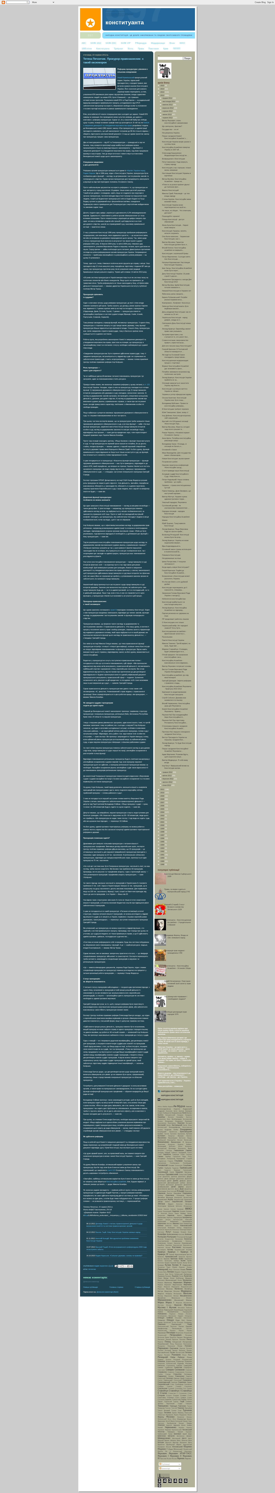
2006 (162, 806)
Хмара (189, 1423)
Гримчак (177, 1170)
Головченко (179, 1165)
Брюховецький (186, 1132)
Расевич (167, 1355)
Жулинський (187, 1197)
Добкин (182, 1183)
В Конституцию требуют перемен (175, 409)
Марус (160, 1287)
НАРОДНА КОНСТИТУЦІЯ (172, 1091)
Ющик (170, 1449)
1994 (162, 845)
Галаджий (182, 1152)
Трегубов (188, 1408)
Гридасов (167, 1170)
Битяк (185, 1125)
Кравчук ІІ (186, 1252)
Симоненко (179, 1376)
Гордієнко (175, 1168)
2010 (162, 793)
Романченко (170, 1361)
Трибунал (118, 48)
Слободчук (179, 1384)
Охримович (188, 1322)
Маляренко (187, 1280)
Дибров (182, 1181)
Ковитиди (183, 1229)
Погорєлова (187, 1342)
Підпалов (175, 1339)
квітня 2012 (167, 776)
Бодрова (168, 1129)
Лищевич (178, 1272)
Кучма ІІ (176, 1265)
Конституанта (102, 48)
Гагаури (161, 1152)
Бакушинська (177, 1113)
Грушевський (172, 1174)
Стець (190, 1393)
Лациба (174, 1267)
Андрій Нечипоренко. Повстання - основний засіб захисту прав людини (177, 983)
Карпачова (162, 1217)
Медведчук (186, 1291)
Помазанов (171, 1346)
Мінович (189, 1298)
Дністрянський (173, 1183)
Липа (164, 1272)
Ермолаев (188, 1191)
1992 (162, 851)
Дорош (181, 1187)
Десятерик (162, 1181)
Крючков (174, 1259)
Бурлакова (181, 1134)
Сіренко (177, 1378)
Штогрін (161, 1442)
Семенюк (189, 1370)
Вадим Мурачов (100, 1266)
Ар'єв (175, 1111)
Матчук (160, 1291)
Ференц (161, 1417)
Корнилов (177, 1243)
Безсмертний (187, 1119)
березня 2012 (168, 779)
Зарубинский (177, 1201)
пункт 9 (113, 610)
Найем (160, 1312)
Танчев (189, 1399)
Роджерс (161, 1359)
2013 (162, 92)
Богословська (187, 1127)
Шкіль (179, 1440)
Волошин (172, 1148)
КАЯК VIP (125, 43)
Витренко (189, 1142)
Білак (190, 1125)
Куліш (189, 1260)
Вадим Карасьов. (118, 1256)
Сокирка (178, 1386)
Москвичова (187, 1303)
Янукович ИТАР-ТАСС (180, 1453)
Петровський (162, 1335)
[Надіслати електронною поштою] (119, 1266)
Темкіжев (189, 1401)
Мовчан (189, 1300)
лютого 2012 (167, 782)
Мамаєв (160, 1282)
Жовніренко (178, 1197)
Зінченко (188, 1204)
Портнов (182, 1348)
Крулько (189, 1257)
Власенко (161, 1144)
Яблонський (178, 1449)
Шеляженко (180, 1436)
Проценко (182, 1350)
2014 (162, 89)
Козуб (190, 1232)
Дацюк (189, 1176)
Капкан (183, 1213)
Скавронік (188, 1378)
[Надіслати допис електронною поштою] (116, 1266)
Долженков (178, 1185)
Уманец (180, 1413)
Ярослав (163, 1458)
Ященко (188, 1458)
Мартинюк (188, 1285)
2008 (162, 799)
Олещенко (188, 1316)
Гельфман (161, 1158)
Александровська (164, 1109)
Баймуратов (167, 1113)
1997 (162, 835)
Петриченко (179, 1333)
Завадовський (178, 1199)
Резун (184, 1355)
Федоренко (183, 1415)
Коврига (189, 1229)
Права (141, 48)
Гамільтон (167, 1154)
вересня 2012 (168, 108)
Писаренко (187, 1337)
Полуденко (161, 1346)
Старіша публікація (142, 1287)
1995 (162, 842)
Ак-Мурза (179, 1106)
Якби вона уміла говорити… (173, 294)
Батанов (171, 1117)
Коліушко (162, 1237)
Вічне (172, 43)
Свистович (161, 1370)
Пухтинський (180, 1352)
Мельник (187, 1293)
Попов (179, 1346)
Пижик (167, 1337)
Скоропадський (164, 1382)
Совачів (169, 1386)
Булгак (167, 1134)
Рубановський (171, 1363)
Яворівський (187, 1449)
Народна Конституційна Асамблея (176, 517)
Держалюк (188, 1178)
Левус (171, 1269)
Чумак (170, 1434)
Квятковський (177, 1219)
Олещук (161, 1318)
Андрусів (161, 1111)
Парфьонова (162, 1328)
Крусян (160, 1259)
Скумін (189, 1382)
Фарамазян (169, 1415)
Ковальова (168, 1229)
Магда (166, 1278)
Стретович (162, 1397)
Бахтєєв (189, 1117)
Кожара (176, 1232)
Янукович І (163, 1456)
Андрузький (187, 1109)
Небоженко (162, 1314)
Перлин (181, 1330)
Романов (161, 1361)
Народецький (187, 1312)
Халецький (178, 1421)
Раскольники (167, 637)
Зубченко (179, 1206)
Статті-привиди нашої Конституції (175, 471)
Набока (160, 1310)
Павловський (176, 1324)
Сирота (189, 1376)
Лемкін (182, 1269)
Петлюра (170, 1332)
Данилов (174, 1176)
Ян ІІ (168, 1451)
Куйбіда (176, 1260)
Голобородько (174, 1163)
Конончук (188, 1239)
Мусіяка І (163, 1307)
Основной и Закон (169, 450)
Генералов (171, 1158)
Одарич (180, 1316)
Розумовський (187, 1359)
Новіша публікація (90, 1287)
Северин (170, 1369)
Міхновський (178, 1300)
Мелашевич (178, 1293)
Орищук (189, 1320)
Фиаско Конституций (170, 190)
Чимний (180, 1432)
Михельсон (176, 1298)
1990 (162, 858)
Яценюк (180, 1458)
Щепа (190, 1442)
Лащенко (182, 1267)
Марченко (161, 1289)
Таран (160, 1401)
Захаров (188, 1201)
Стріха (177, 1397)
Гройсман (161, 1174)
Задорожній (188, 1199)
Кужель (160, 1260)
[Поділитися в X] (125, 1266)
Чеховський (187, 1430)
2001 (162, 822)
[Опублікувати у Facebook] (128, 1266)
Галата (189, 1152)
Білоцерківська (174, 1127)
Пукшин (189, 1350)
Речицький (163, 1357)
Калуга (171, 1213)
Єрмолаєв (170, 1195)
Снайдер (161, 1386)
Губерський (183, 1174)
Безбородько (177, 1119)
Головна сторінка (116, 1287)
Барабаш (161, 1117)
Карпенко (170, 1217)
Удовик (174, 1413)
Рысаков (188, 1363)
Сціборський (176, 1399)
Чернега (189, 1427)
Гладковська (162, 1161)
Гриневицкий (163, 1172)
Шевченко (162, 1436)
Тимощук (173, 1406)
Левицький (163, 1269)
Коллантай (181, 1237)
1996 (162, 838)
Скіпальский (168, 1380)
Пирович (180, 1337)
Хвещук (181, 1423)
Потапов (189, 1348)
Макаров (188, 1278)
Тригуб (160, 1410)
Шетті (184, 1438)
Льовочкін (188, 1276)
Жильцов (169, 1197)
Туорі (179, 1410)
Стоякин (183, 1395)
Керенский (162, 1221)
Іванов (160, 1209)
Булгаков (173, 1134)
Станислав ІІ (173, 1393)
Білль (130, 48)
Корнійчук (161, 1245)
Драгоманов (162, 1189)
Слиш (172, 1384)
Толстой (174, 1408)
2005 (162, 809)
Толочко (168, 1408)
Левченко (176, 1269)
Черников (161, 1430)
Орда (178, 1320)
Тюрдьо (160, 1413)
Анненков (169, 1111)
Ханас (185, 1421)
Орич (183, 1320)
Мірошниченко (164, 1300)
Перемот (173, 1330)
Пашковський (162, 1330)
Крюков (166, 1259)
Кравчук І (173, 1252)
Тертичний (170, 1403)
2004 (162, 812)
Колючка (160, 1239)
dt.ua (86, 1215)
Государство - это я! (170, 129)
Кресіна (189, 1254)
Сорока (189, 1388)
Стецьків (161, 1395)
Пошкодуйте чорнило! (171, 216)
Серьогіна (177, 1374)
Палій (189, 1324)
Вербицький (162, 1140)
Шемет (189, 1436)
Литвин (170, 1272)
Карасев (171, 1215)
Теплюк (160, 1403)
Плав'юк (160, 1342)
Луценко (175, 1276)
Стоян (190, 1395)
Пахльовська (177, 1328)
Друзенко (171, 1189)
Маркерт (188, 1282)
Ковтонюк (161, 1232)
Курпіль (179, 1263)
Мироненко (168, 1296)
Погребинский (163, 1344)
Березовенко (162, 1123)
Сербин (160, 1374)
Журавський (162, 1199)
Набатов (189, 1307)
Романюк (188, 1361)
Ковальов (161, 1229)
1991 (162, 855)
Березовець (172, 1123)
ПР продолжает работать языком (175, 619)
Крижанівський (171, 1257)
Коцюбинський (179, 1250)
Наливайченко (172, 1312)
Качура (168, 1219)
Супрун (183, 1397)
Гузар (189, 1174)
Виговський (188, 1140)
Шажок (164, 520)
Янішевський (177, 1451)
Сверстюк (178, 1367)
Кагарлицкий (167, 1211)
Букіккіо (160, 1134)
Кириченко (162, 1223)
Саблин (179, 1365)
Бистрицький (177, 1125)
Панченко (173, 1326)
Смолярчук (188, 1384)
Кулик (183, 1260)
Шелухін (171, 1436)
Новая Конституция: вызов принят (176, 459)
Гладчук (170, 1161)
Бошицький (162, 1132)
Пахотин (189, 1328)
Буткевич (161, 1136)
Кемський (188, 1219)
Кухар (185, 1263)
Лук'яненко (188, 1274)
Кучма (168, 1265)
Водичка (180, 1144)
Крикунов (182, 1257)
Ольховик (178, 1318)
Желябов (161, 1197)
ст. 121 (147, 384)
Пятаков (188, 1352)
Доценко (189, 1187)
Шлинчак (184, 1440)
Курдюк (167, 1263)
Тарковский (168, 1401)
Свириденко (188, 1367)
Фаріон (176, 1415)
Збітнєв (161, 1204)
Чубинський (162, 1434)
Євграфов (177, 1193)
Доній (173, 1187)
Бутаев (189, 1134)
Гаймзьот (174, 1152)
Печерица (188, 1335)
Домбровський (163, 1187)
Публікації (165, 1464)
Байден (160, 1113)
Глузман (179, 1161)
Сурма (189, 1397)
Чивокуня (170, 1432)
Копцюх (170, 1243)
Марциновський (186, 1287)
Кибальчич (174, 1221)
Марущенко (175, 1287)
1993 (162, 848)
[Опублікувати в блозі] (122, 1266)
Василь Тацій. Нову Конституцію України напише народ (117, 1232)
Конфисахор (177, 1241)
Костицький (187, 1247)
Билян (169, 1125)
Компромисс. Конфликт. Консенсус (176, 303)
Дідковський (162, 1183)
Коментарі (165, 1468)
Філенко (189, 1417)
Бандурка (188, 1115)
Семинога (171, 1372)
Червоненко (170, 1427)
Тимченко (182, 1406)
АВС (84, 43)
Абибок (164, 1106)
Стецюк (176, 1395)
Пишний (168, 1339)
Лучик (181, 1276)
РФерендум (140, 43)
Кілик (181, 1223)
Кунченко (161, 1263)
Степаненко (183, 1393)
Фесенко (170, 1417)
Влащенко (171, 1144)
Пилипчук (173, 1337)
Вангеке (189, 1136)
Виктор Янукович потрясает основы (176, 666)
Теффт (180, 1403)
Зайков (167, 1201)
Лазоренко (161, 1267)
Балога (160, 1115)
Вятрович (161, 1150)
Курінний (173, 1263)
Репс (190, 1355)
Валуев (180, 1136)
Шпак (190, 1440)
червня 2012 (167, 118)
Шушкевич (183, 1442)
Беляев (160, 1121)
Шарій (185, 1434)
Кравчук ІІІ (163, 1254)
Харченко (161, 1423)
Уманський (188, 1413)
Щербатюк (161, 1444)
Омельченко (188, 1318)
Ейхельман (162, 1191)
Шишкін (166, 1440)
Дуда (182, 1189)
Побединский (176, 1342)
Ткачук (189, 1406)
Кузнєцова (168, 1260)
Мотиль (168, 1305)
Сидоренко (162, 1376)
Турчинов (187, 1410)
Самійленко (169, 1367)
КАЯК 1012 (96, 43)
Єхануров (180, 1195)
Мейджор (169, 1293)
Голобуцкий (187, 1163)
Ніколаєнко (172, 1316)
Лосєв (171, 1274)
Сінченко (169, 1378)
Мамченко (168, 1282)
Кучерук (161, 1265)
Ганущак (189, 1154)
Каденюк (175, 1211)
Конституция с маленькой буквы (175, 253)
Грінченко (188, 1172)
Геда (184, 1156)
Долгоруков (170, 1185)
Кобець (179, 1228)
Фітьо (174, 1419)
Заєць (160, 1201)
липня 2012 (167, 114)
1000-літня (87, 48)
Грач (159, 1170)
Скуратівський (163, 1384)
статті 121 (111, 1170)
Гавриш (189, 1150)
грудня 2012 (167, 98)
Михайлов (161, 1298)
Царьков (176, 1425)
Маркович (167, 1285)
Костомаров (162, 1250)
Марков (160, 1285)
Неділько (172, 1314)
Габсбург (169, 1150)
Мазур (172, 1278)
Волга (180, 1146)
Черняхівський (176, 1430)
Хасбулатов (171, 1423)
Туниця (173, 1410)
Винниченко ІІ (177, 1142)
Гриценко (179, 1172)
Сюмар (183, 1399)
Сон (184, 1388)
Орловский (167, 1322)
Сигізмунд (188, 1374)
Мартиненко (177, 1285)
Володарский (162, 1148)
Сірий (182, 1378)
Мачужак (176, 1291)
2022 (162, 85)
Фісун (169, 1419)
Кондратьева (169, 1239)
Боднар (160, 1129)
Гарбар (168, 1156)
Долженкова (188, 1185)
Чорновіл (189, 1432)
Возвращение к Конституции (173, 159)
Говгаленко (162, 1163)
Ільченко (180, 1209)
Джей (169, 1181)
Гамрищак (175, 1154)
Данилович (182, 1176)
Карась (179, 1215)
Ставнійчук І (175, 1391)
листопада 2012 (169, 101)
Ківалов (176, 1223)
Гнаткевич (188, 1161)
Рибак (172, 1357)
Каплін (189, 1213)
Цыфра (189, 1425)
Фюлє (172, 1421)
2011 (162, 789)
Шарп (190, 1434)
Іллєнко (173, 1209)
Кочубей (189, 1250)
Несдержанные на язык (171, 558)
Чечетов (161, 1432)
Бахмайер (179, 1117)
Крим (165, 48)
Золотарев (162, 1206)
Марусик (167, 1287)
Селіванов (180, 1369)
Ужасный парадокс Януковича (174, 502)
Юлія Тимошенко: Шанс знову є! (175, 412)
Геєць (190, 1156)
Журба (170, 1199)
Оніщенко (161, 1320)
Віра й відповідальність (171, 546)
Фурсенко (161, 1421)
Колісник (188, 1234)
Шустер (175, 1442)
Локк (166, 1274)
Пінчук (189, 1339)
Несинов (189, 1314)
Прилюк (174, 1350)
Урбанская (161, 1415)
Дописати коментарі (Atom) (107, 1292)
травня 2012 (167, 772)
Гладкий (189, 1158)
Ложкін (189, 1272)
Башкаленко (162, 1119)
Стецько (169, 1395)
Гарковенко (176, 1156)
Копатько (189, 1241)
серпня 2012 (167, 111)
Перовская (162, 1333)
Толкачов (161, 1408)
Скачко (160, 1380)
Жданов (189, 1195)
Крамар (171, 1254)
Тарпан (175, 1401)
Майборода (180, 1278)
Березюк (181, 1123)
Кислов (169, 1223)
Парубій (189, 1326)
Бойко (176, 1129)
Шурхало (168, 1442)
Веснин (179, 1140)
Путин (172, 1352)
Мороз (161, 1302)
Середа (168, 1374)
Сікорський (161, 1378)
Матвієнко (179, 1289)
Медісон (161, 1293)
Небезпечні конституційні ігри (174, 599)
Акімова (189, 1106)
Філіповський (162, 1419)
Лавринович (187, 1265)
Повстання (153, 48)
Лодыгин (184, 1272)
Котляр (170, 1250)
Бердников (179, 1121)
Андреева (177, 1109)
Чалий (160, 1427)
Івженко (166, 1209)
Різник (189, 1357)
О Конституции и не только (173, 622)
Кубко (181, 1259)
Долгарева (161, 1185)
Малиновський (171, 1280)
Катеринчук (187, 1217)
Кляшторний (162, 1228)
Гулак (159, 1176)
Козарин (183, 1232)
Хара (190, 1421)
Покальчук (178, 1344)
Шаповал (177, 1434)
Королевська (187, 1245)
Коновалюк (179, 1239)
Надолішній (188, 1310)
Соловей (171, 1388)
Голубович (187, 1165)
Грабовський (186, 1168)
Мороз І (170, 1302)
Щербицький (170, 1444)
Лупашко (168, 1276)
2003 (162, 815)
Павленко (162, 1324)
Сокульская (162, 1388)
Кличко (160, 1225)
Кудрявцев (188, 1259)
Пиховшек (161, 1339)
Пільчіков (182, 1339)
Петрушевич (176, 1335)
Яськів (169, 1458)
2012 (162, 95)
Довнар (189, 1183)
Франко (189, 1419)
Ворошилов (182, 1148)
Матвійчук (188, 1289)
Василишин (172, 1138)
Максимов (161, 1280)
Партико (181, 1326)
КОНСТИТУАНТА (125, 22)
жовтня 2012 (167, 105)
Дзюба (175, 1181)
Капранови (161, 1215)
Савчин (160, 1367)
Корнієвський (187, 1243)
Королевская (177, 1245)
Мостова (161, 1305)
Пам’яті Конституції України (173, 640)
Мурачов (177, 1305)
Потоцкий (168, 1350)
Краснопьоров (180, 1254)
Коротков (161, 1247)
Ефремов (161, 1193)
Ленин (189, 1269)
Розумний (176, 1359)
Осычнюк (180, 1322)
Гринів (172, 1172)
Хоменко (161, 1425)
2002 (162, 819)
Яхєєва (174, 1458)
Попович (188, 1346)
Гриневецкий (187, 1170)
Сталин (163, 1393)
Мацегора (168, 1291)
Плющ (168, 1341)
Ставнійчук (163, 1391)
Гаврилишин (179, 1150)
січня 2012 (166, 785)
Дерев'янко (180, 1178)
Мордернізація (158, 43)
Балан (189, 1113)
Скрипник (174, 1382)
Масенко (169, 1289)
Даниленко (166, 1176)
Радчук (160, 1355)
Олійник (169, 1318)
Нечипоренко (162, 1316)
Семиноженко (179, 1372)
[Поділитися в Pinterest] (131, 1266)
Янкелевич (188, 1451)
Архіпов (181, 1111)
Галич (160, 1154)
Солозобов (178, 1388)
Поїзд (172, 1344)
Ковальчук (175, 1229)
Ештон (169, 1193)
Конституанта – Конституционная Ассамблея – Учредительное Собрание (177, 922)
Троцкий (167, 1410)
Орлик (160, 1322)
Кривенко (161, 1257)
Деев (166, 1178)
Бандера (180, 1115)
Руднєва (180, 1363)
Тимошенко (163, 1406)
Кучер (190, 1263)
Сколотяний (178, 1380)
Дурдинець (188, 1189)
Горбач (160, 1168)
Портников (174, 1348)
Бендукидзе (169, 1121)
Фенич (189, 1415)
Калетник (164, 1213)
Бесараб (189, 1123)
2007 (162, 802)
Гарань (160, 1156)
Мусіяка (188, 1305)
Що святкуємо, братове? (172, 126)
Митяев (176, 1296)
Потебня (160, 1350)
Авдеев (170, 1106)
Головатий (163, 1165)
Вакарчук (171, 1136)
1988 (162, 864)
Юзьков (168, 1447)
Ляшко (160, 1278)
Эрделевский (187, 1444)
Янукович (162, 1453)
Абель (160, 1106)
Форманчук (181, 1419)
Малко (180, 1280)
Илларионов (188, 1206)
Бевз (168, 1119)
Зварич (170, 1204)
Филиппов (180, 1417)
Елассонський (171, 1191)
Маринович (177, 1282)
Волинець (188, 1146)
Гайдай (167, 1152)
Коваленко (188, 1228)
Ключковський (186, 1225)
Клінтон (168, 1225)
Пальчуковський (163, 1326)
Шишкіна (173, 1440)
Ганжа (182, 1154)
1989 (162, 861)
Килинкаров (187, 1221)
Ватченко (182, 1138)
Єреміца (160, 1195)
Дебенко (160, 1178)
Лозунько (161, 1274)
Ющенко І (162, 1449)
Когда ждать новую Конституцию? (175, 567)
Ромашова (161, 1363)
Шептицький (176, 1438)
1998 (162, 832)
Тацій (182, 1401)
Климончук (188, 1223)
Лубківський (178, 1274)
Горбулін (168, 1168)
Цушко (183, 1425)
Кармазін (188, 1215)
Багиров (188, 1111)
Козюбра (162, 1234)
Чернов (168, 1430)
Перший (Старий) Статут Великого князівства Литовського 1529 (174, 907)
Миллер (160, 1296)
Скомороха (187, 1380)
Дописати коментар (91, 1282)
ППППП (176, 48)
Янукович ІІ (176, 1456)
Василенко (162, 1138)
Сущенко (168, 1399)
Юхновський (177, 1447)
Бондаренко (186, 1129)
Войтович (172, 1146)
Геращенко (180, 1158)
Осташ (174, 1322)
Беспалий (162, 1125)
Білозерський (162, 1127)
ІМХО (182, 43)
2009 (162, 796)
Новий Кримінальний (125, 77)
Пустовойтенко (163, 1352)
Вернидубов (171, 1140)
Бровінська (173, 1132)
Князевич (171, 1228)
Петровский (188, 1333)
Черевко (181, 1427)
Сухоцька (161, 1399)
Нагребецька (178, 1310)
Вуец (190, 1148)
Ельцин (180, 1191)
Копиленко (162, 1243)
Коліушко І (172, 1237)
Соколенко (188, 1386)
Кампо (177, 1213)
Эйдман (178, 1444)
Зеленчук (179, 1204)
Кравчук (161, 1252)
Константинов (163, 1241)
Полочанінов (187, 1344)
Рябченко (161, 1365)
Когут (168, 1232)
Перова (189, 1330)
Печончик (92, 1269)
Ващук (189, 1138)
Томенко (180, 1408)
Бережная (188, 1121)
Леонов (160, 1272)
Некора (180, 1314)
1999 (162, 829)
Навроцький (168, 1310)
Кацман (160, 1219)
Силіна (170, 1376)
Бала (184, 1113)
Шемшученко (164, 1438)
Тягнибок (167, 1413)
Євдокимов (187, 1193)
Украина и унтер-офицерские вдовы (176, 394)
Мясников (181, 1307)
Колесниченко (172, 1234)
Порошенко (163, 1348)
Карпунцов (178, 1217)
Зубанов (171, 1206)
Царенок (169, 1425)
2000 (162, 825)
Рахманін (176, 1355)
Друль (177, 1189)
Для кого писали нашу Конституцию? (177, 346)
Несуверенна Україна (171, 133)
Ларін (168, 1267)
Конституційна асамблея (116, 1182)
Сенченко (188, 1372)
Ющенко (188, 1446)
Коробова (169, 1245)
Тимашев (189, 1403)
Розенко (168, 1359)
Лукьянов (161, 1276)
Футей (168, 1421)
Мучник (172, 1307)
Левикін (189, 1267)
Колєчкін (181, 1234)
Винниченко (163, 1142)
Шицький (161, 1440)
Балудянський (170, 1115)
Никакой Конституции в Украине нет (176, 291)
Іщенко (160, 1211)
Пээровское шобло (169, 462)
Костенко (176, 1247)
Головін (171, 1165)
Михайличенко (186, 1296)
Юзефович (161, 1447)
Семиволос (162, 1372)
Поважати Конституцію (171, 555)
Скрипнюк (182, 1382)
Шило (190, 1438)
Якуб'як (160, 1451)
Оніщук (170, 1320)
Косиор (168, 1247)
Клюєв (176, 1225)
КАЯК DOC (111, 43)
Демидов (172, 1178)
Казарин (182, 1211)
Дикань (189, 1181)
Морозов (179, 1303)
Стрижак (170, 1397)
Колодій (189, 1237)
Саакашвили (170, 1365)
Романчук (180, 1361)
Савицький (188, 1365)
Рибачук (181, 1357)
